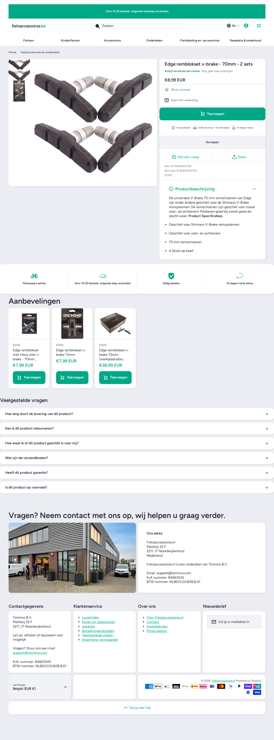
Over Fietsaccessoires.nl (165, 617)
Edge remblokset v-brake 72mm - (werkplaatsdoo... (114, 354)
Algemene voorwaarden (100, 640)
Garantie (88, 626)
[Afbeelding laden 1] (19, 69)
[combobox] (138, 26)
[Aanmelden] (255, 621)
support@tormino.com (30, 653)
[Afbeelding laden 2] (19, 91)
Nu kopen (212, 142)
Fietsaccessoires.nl (223, 680)
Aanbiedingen (157, 626)
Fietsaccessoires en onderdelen (40, 52)
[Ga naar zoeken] (95, 26)
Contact (153, 622)
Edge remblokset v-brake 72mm (71, 352)
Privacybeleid (157, 631)
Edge (168, 175)
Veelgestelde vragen (97, 635)
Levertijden (90, 617)
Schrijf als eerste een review (182, 70)
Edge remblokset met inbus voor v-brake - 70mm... (26, 354)
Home (12, 52)
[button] (259, 25)
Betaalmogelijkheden (98, 631)
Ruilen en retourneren (98, 622)
